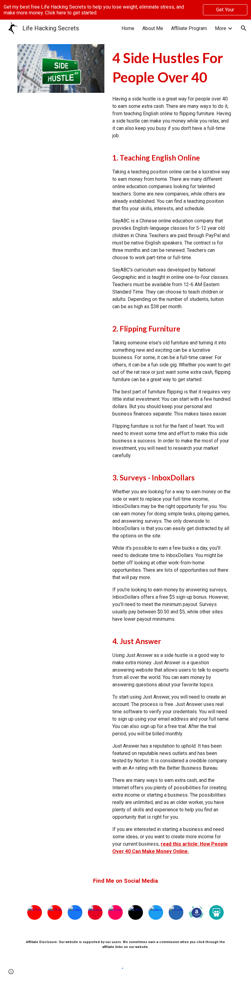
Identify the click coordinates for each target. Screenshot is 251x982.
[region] (125, 10)
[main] (172, 67)
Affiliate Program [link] (189, 28)
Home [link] (128, 28)
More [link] (220, 28)
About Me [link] (152, 28)
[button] (243, 28)
